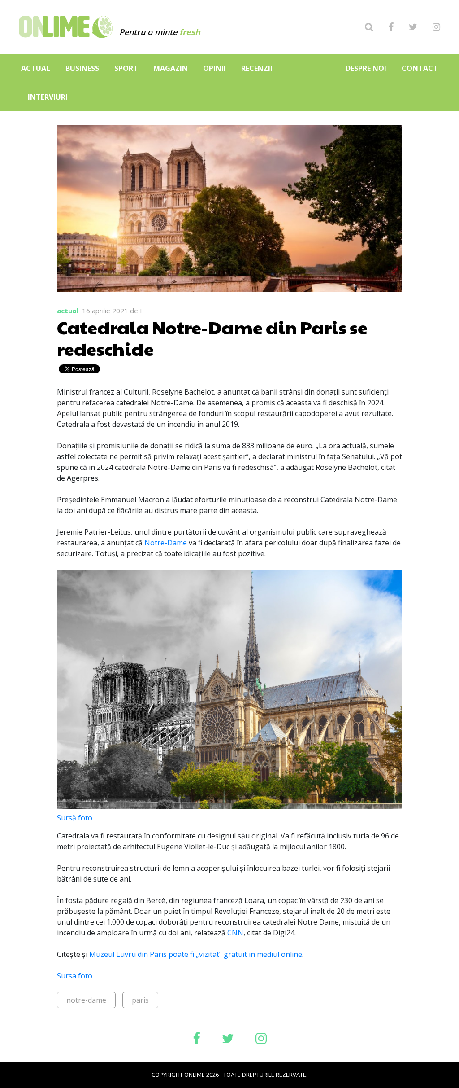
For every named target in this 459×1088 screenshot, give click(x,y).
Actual (35, 68)
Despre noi (366, 68)
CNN (235, 933)
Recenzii (257, 68)
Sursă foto (74, 818)
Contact (420, 68)
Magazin (170, 68)
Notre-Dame (166, 543)
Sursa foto (74, 976)
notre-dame (86, 1000)
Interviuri (48, 97)
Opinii (214, 68)
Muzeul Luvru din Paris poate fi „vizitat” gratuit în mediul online (195, 954)
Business (82, 68)
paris (140, 1000)
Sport (126, 68)
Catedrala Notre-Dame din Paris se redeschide (212, 337)
